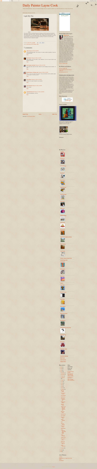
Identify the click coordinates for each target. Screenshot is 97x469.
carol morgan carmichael (31, 65)
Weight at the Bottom (63, 402)
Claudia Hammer (63, 187)
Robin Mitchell (62, 306)
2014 (61, 367)
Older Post (54, 114)
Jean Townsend (29, 85)
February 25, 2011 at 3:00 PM (37, 85)
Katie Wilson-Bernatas (64, 356)
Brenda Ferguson (63, 292)
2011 (61, 371)
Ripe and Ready (62, 391)
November (63, 374)
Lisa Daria (62, 151)
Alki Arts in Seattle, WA (63, 68)
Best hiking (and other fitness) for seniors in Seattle (70, 374)
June (62, 383)
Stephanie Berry (63, 361)
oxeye (28, 50)
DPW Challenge (33, 44)
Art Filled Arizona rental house (70, 377)
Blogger (53, 466)
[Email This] (39, 42)
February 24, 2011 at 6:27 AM (40, 65)
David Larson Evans (63, 313)
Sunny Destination (63, 446)
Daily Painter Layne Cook (40, 5)
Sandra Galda (62, 222)
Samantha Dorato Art (30, 91)
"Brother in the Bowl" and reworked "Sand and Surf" (63, 408)
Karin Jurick (62, 201)
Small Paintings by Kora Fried (65, 327)
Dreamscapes (62, 269)
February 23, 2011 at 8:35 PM (34, 50)
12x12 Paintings (63, 435)
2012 (61, 370)
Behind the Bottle (62, 412)
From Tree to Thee (63, 439)
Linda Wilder (62, 299)
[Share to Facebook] (42, 42)
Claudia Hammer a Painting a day (32, 72)
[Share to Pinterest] (43, 42)
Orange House (63, 437)
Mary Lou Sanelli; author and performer (71, 380)
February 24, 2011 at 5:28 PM (43, 72)
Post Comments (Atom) (31, 116)
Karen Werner (29, 79)
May (62, 384)
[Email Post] (37, 42)
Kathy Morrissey (63, 334)
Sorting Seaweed (63, 420)
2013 (61, 368)
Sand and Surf (63, 414)
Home (40, 114)
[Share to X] (41, 42)
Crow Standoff (63, 395)
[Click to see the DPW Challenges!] (67, 101)
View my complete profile (63, 63)
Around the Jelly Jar (63, 443)
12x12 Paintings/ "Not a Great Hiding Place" (63, 432)
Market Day (63, 441)
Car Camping (63, 415)
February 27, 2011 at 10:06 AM (39, 91)
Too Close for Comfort (63, 393)
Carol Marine (62, 158)
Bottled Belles (63, 428)
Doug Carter (62, 276)
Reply (27, 54)
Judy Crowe (62, 208)
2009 (61, 451)
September (63, 377)
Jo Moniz (60, 456)
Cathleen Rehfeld (63, 215)
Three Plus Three (62, 417)
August (62, 380)
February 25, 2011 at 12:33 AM (37, 79)
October (62, 376)
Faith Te (61, 283)
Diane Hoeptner (63, 244)
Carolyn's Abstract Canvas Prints (66, 258)
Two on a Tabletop (63, 424)
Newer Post (25, 114)
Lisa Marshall (61, 460)
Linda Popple (62, 251)
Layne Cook (67, 35)
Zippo (38, 44)
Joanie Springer (63, 359)
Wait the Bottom (62, 405)
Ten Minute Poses (63, 426)
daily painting (28, 44)
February (62, 389)
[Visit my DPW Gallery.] (64, 16)
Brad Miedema (62, 320)
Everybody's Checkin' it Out (63, 399)
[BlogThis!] (40, 42)
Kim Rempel (62, 173)
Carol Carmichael (63, 194)
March (62, 387)
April (62, 386)
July (62, 381)
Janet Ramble (62, 229)
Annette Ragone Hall (63, 260)
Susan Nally (62, 285)
